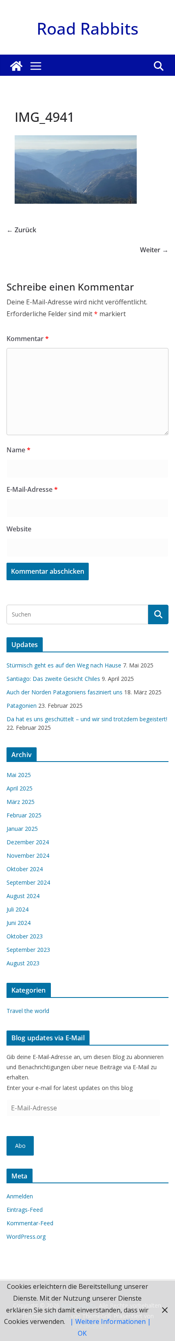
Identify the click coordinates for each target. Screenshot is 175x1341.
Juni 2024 (19, 923)
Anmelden (20, 1196)
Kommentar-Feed (30, 1223)
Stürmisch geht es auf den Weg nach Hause (64, 665)
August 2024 (23, 896)
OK (82, 1333)
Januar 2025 (22, 828)
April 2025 (20, 788)
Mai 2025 (19, 775)
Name (19, 449)
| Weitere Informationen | (110, 1321)
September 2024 (28, 882)
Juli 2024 (17, 909)
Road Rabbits (87, 28)
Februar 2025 (24, 815)
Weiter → (154, 249)
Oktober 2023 (25, 936)
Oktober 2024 (25, 869)
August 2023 (23, 963)
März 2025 (21, 802)
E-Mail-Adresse (32, 489)
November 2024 (28, 855)
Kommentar (28, 338)
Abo (20, 1145)
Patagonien (22, 705)
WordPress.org (26, 1236)
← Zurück (21, 229)
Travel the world (28, 1011)
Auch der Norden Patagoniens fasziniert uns (64, 692)
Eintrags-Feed (25, 1209)
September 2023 (28, 949)
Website (19, 528)
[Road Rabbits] (16, 66)
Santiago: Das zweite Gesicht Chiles (53, 679)
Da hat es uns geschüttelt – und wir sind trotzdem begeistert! (87, 719)
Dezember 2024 (28, 842)
